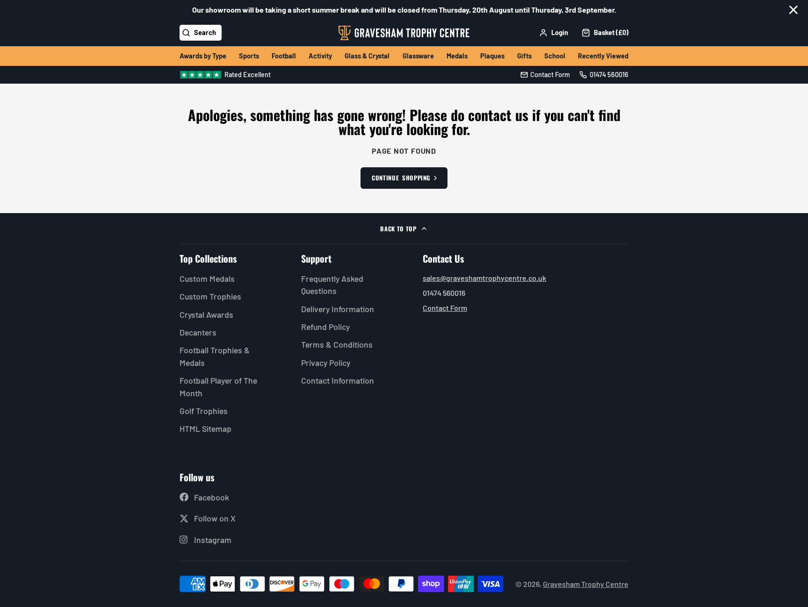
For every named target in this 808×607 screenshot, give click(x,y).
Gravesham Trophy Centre (585, 583)
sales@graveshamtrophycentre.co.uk (484, 277)
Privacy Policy (325, 362)
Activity (320, 56)
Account (553, 33)
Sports (249, 56)
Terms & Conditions (337, 344)
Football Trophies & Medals (215, 356)
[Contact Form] (545, 75)
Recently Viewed (603, 56)
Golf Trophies (204, 411)
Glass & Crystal (367, 56)
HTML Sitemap (205, 428)
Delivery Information (337, 309)
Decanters (198, 332)
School (554, 56)
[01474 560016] (603, 75)
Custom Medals (207, 278)
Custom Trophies (210, 296)
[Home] (404, 33)
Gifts (524, 56)
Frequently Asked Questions (332, 284)
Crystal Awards (206, 314)
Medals (457, 56)
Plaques (492, 56)
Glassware (418, 56)
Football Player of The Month (218, 386)
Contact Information (337, 380)
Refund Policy (325, 326)
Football (284, 56)
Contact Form (445, 307)
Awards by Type (203, 56)
